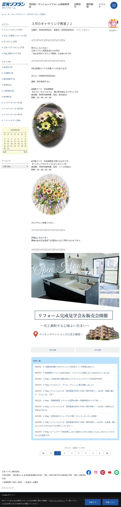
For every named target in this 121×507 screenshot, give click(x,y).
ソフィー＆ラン (82, 30)
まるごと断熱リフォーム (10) (15, 36)
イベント (102, 5)
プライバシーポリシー (57, 500)
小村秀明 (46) (9, 91)
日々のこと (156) (10, 42)
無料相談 (89, 5)
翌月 (25, 152)
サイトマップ (8, 488)
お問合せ (77, 5)
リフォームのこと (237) (13, 30)
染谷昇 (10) (8, 67)
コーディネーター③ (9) (13, 114)
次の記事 (97, 350)
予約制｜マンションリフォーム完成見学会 (49, 5)
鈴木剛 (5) (7, 97)
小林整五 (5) (8, 73)
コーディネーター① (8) (13, 103)
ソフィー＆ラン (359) (12, 120)
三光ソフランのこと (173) (14, 47)
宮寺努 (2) (7, 85)
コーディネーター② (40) (13, 109)
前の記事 (53, 350)
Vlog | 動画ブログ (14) (12, 53)
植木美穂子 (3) (9, 79)
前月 (4, 152)
